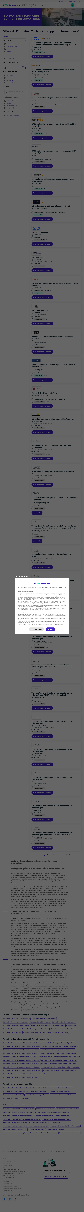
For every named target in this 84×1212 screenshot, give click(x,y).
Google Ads (45, 614)
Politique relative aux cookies (56, 624)
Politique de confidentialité (40, 624)
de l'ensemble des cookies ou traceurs (34, 594)
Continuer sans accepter (22, 576)
